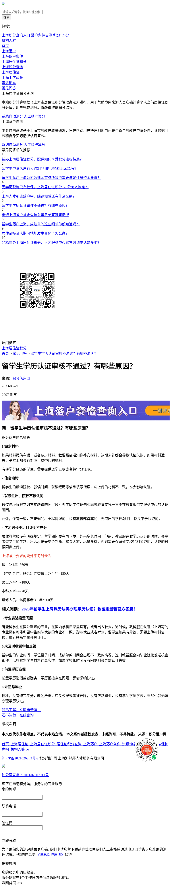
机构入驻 (20, 749)
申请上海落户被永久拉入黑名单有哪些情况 (35, 215)
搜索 (6, 17)
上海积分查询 (12, 67)
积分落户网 (21, 378)
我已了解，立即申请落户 (21, 710)
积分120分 (61, 35)
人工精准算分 (34, 116)
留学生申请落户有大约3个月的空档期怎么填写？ (40, 168)
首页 (5, 46)
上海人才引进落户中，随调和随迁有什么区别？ (39, 196)
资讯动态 (9, 83)
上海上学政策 (12, 77)
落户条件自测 (41, 35)
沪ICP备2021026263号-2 (20, 758)
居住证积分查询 (70, 744)
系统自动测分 (12, 116)
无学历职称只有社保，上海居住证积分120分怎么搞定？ (45, 187)
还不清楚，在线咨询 (18, 715)
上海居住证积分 (14, 62)
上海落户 (9, 51)
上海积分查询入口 (16, 35)
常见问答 (9, 88)
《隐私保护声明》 (50, 855)
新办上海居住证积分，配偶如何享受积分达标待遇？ (42, 159)
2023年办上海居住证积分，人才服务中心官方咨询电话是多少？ (51, 243)
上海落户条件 (12, 56)
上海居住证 (10, 72)
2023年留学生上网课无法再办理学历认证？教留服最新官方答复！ (79, 609)
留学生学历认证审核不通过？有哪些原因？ (35, 205)
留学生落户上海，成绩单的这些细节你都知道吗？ (41, 224)
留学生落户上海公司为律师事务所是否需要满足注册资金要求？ (51, 178)
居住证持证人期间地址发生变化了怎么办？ (35, 233)
